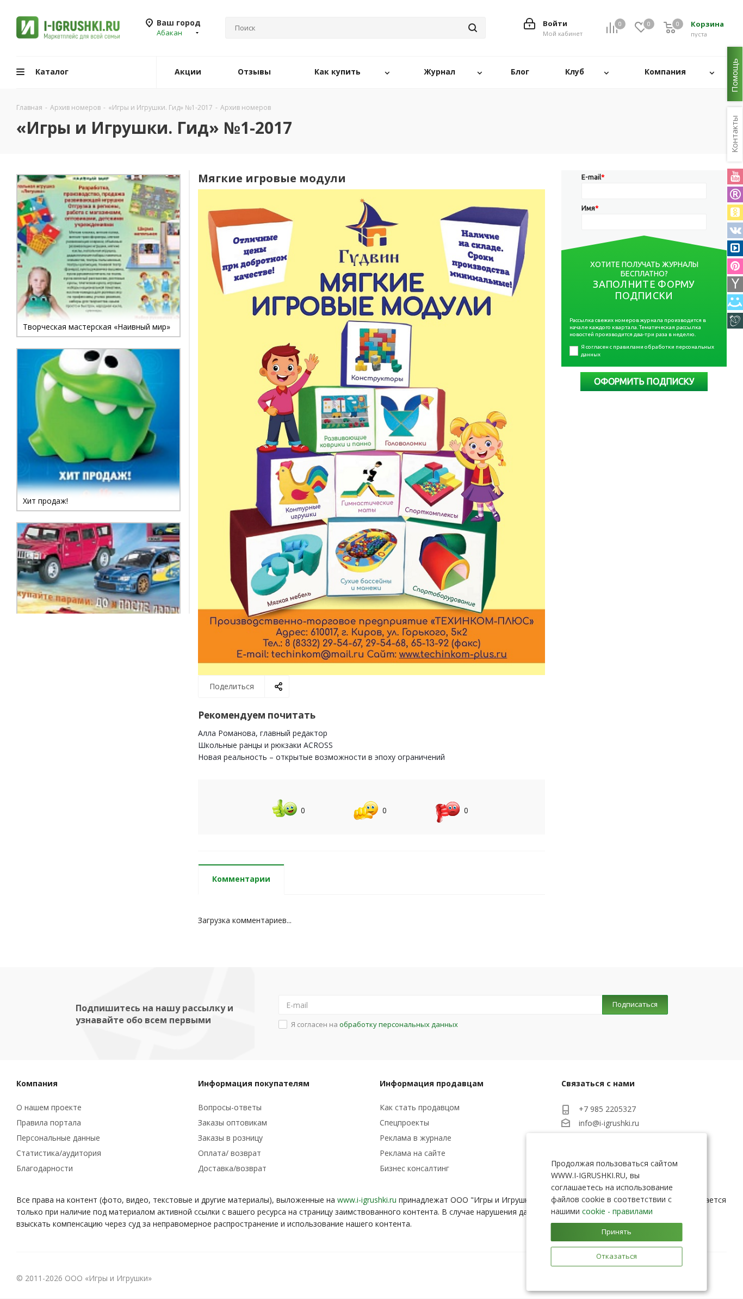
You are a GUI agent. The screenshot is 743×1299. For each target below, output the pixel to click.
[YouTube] (735, 176)
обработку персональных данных (398, 1024)
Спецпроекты (404, 1122)
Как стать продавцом (420, 1107)
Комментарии (241, 879)
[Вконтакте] (735, 230)
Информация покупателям (253, 1083)
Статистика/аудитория (58, 1153)
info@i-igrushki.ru (609, 1123)
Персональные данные (58, 1138)
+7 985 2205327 (607, 1109)
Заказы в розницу (230, 1138)
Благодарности (44, 1168)
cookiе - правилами (617, 1211)
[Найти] (473, 28)
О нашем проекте (49, 1107)
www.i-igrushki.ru (367, 1200)
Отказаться (616, 1256)
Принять (616, 1231)
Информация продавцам (432, 1083)
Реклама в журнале (415, 1138)
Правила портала (48, 1122)
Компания (37, 1083)
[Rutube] (735, 194)
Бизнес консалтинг (414, 1168)
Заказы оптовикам (232, 1122)
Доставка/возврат (232, 1168)
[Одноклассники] (735, 212)
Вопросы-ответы (230, 1107)
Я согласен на (374, 1024)
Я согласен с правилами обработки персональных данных (648, 350)
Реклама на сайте (412, 1153)
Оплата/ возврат (229, 1153)
